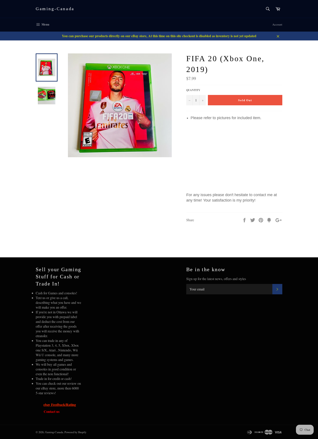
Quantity (193, 90)
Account (277, 24)
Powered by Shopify (75, 432)
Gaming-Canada (55, 8)
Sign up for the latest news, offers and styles (216, 278)
